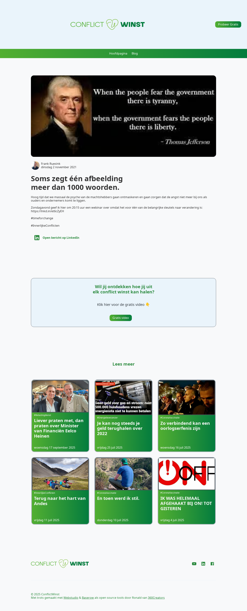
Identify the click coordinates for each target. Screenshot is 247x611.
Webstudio (70, 598)
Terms (197, 596)
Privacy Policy (180, 596)
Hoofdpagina (118, 53)
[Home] (108, 24)
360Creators (156, 598)
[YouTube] (194, 564)
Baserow (88, 598)
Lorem (126, 565)
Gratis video (120, 318)
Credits (211, 596)
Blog (135, 53)
